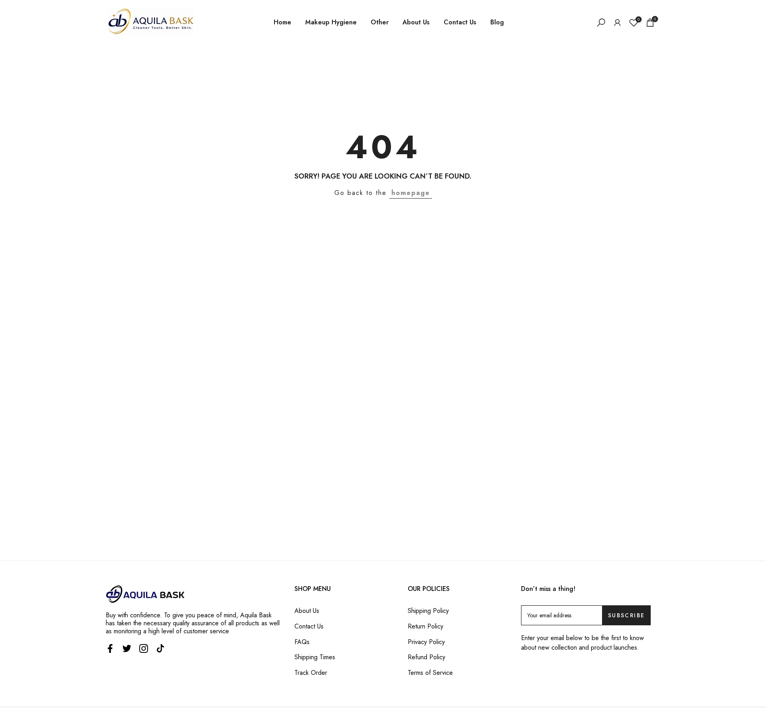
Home (282, 22)
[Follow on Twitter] (126, 648)
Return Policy (425, 626)
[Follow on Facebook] (110, 648)
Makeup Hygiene (331, 22)
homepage (410, 192)
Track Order (310, 672)
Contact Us (460, 22)
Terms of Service (430, 672)
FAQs (302, 641)
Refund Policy (426, 657)
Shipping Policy (428, 610)
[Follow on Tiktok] (160, 648)
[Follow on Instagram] (143, 648)
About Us (416, 22)
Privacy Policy (426, 641)
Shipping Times (314, 657)
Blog (497, 22)
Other (380, 22)
